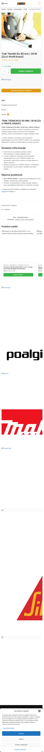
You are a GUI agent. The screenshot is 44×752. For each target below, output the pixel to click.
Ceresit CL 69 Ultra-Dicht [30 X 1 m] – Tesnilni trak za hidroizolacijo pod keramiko (18, 268)
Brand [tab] (4, 110)
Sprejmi (21, 733)
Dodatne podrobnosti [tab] (9, 105)
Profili (25, 9)
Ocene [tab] (5, 114)
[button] (39, 711)
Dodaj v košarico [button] (18, 274)
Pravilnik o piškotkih (20, 749)
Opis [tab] (3, 100)
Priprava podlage (23, 265)
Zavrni (21, 739)
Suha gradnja (18, 9)
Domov (4, 9)
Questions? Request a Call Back (21, 90)
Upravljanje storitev (8, 728)
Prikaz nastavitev (21, 745)
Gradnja (10, 9)
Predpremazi (13, 265)
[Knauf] (9, 82)
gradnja (4, 191)
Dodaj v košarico (26, 71)
